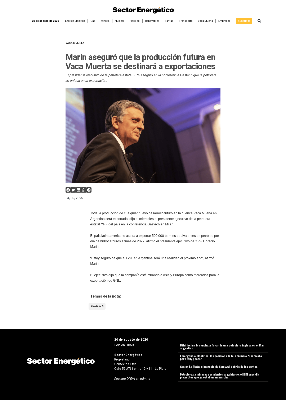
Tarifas (169, 20)
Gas (92, 20)
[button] (259, 21)
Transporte (185, 20)
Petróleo (135, 20)
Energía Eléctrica (75, 20)
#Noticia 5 (97, 306)
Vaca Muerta (205, 20)
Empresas (224, 20)
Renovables (152, 20)
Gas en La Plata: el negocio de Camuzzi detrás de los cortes (219, 367)
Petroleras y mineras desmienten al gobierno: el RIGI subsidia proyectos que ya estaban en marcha (219, 376)
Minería (105, 20)
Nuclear (119, 20)
